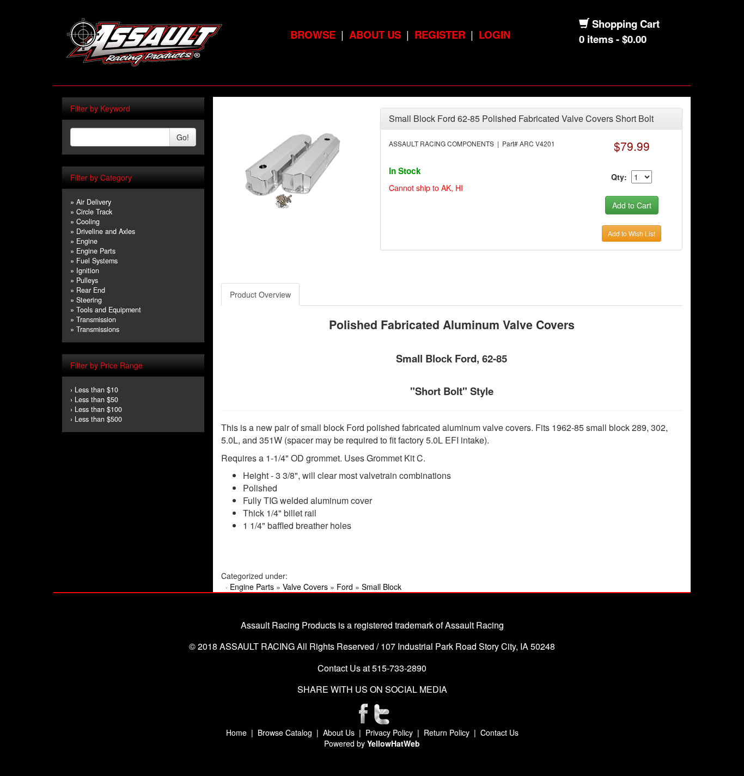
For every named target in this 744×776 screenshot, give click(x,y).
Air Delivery (93, 202)
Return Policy (446, 732)
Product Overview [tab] (260, 294)
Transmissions (97, 329)
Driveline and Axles (105, 231)
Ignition (87, 270)
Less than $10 (96, 390)
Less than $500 (98, 419)
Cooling (88, 221)
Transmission (96, 319)
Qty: (619, 176)
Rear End (90, 290)
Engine (86, 241)
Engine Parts (95, 251)
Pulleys (87, 280)
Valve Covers (305, 586)
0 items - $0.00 (613, 39)
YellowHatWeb (393, 743)
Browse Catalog (285, 732)
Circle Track (94, 212)
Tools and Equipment (108, 310)
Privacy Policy (389, 732)
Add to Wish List (631, 233)
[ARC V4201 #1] (292, 167)
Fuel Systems (97, 261)
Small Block (381, 586)
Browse (313, 34)
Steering (89, 300)
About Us (375, 34)
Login (494, 34)
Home (236, 732)
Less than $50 (96, 399)
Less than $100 (98, 409)
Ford (345, 586)
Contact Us (499, 732)
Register (439, 34)
